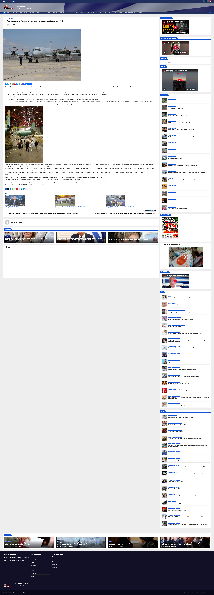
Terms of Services (199, 592)
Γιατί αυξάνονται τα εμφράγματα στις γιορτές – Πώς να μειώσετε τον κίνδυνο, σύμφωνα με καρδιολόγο (188, 390)
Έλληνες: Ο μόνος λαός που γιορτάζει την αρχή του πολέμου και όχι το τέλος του (183, 503)
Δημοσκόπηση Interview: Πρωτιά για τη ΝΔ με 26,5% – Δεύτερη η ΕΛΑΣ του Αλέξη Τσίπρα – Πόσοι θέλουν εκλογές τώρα (27, 543)
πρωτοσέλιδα (168, 240)
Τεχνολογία (34, 573)
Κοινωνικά (81, 12)
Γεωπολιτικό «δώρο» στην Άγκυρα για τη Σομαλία (178, 208)
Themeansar (37, 592)
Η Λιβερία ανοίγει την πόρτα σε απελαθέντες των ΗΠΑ (178, 101)
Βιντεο (114, 12)
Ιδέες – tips (98, 12)
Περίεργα (105, 12)
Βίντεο (32, 576)
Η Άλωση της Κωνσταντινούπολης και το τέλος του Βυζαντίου (180, 424)
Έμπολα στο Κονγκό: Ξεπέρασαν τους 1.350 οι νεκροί (178, 151)
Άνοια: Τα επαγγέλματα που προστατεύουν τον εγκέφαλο (179, 297)
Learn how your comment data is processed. (30, 274)
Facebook (54, 559)
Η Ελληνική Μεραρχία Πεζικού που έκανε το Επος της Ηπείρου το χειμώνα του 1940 (184, 495)
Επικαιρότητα (14, 12)
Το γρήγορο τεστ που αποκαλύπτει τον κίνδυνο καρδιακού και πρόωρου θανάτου (184, 376)
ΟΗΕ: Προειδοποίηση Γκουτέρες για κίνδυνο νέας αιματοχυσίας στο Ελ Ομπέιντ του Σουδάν (185, 179)
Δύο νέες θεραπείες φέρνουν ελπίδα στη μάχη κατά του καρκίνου (180, 319)
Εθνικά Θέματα (46, 12)
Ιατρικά (87, 12)
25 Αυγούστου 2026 (10, 546)
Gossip (92, 12)
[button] (208, 12)
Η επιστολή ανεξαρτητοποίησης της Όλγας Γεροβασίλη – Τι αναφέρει (128, 239)
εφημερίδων (172, 240)
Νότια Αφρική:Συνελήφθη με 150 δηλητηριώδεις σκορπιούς (179, 186)
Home (184, 592)
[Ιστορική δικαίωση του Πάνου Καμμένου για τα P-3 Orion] (29, 200)
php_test (187, 592)
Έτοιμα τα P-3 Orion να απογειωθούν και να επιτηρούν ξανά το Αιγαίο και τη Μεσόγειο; (70, 206)
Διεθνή (20, 12)
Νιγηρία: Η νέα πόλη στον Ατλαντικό (175, 158)
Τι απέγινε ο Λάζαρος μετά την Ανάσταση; (176, 431)
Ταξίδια (76, 12)
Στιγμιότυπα (183, 310)
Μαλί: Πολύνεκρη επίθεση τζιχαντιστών (175, 108)
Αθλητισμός (38, 12)
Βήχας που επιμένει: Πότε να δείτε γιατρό (176, 362)
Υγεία (32, 570)
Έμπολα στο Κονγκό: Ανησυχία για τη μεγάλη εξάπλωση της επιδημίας (182, 136)
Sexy (109, 12)
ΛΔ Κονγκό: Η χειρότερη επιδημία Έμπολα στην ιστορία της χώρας (181, 122)
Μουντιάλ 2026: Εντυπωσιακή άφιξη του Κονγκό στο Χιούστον (180, 201)
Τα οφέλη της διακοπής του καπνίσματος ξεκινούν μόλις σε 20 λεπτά (181, 312)
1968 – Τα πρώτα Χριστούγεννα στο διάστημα (177, 460)
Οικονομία (31, 12)
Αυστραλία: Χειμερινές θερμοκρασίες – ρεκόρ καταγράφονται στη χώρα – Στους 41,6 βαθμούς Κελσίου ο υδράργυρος (125, 213)
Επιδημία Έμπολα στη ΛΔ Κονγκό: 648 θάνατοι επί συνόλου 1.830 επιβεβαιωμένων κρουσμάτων (187, 172)
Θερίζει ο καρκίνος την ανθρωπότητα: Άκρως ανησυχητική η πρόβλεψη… (182, 355)
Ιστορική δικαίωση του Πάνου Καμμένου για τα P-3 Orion (14, 206)
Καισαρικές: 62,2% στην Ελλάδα (174, 326)
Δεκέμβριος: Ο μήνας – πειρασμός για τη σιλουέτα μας (178, 383)
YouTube (55, 564)
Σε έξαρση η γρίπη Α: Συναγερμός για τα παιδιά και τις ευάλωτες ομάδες (182, 369)
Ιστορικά (120, 12)
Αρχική (8, 12)
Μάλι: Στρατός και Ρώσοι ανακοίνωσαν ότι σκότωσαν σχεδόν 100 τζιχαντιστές (183, 165)
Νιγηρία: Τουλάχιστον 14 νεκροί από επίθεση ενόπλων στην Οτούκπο (181, 144)
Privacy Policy (193, 592)
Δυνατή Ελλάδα (21, 6)
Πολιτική (26, 12)
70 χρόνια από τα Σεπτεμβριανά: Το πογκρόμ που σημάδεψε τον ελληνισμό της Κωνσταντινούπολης (188, 524)
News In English (129, 12)
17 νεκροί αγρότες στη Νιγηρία (174, 194)
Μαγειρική (70, 12)
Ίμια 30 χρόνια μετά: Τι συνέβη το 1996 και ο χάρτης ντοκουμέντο (180, 453)
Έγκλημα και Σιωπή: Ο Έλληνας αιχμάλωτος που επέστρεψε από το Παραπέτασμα (184, 438)
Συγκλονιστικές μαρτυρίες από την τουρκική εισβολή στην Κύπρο (180, 417)
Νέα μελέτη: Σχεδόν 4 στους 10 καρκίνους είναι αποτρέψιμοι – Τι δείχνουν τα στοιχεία (184, 333)
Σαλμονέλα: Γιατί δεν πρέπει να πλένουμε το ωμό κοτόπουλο (180, 304)
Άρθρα (205, 592)
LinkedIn (55, 567)
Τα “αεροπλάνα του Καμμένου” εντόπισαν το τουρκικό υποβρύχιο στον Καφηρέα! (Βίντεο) (121, 206)
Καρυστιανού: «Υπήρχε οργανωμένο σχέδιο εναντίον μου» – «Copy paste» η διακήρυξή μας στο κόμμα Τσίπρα (27, 238)
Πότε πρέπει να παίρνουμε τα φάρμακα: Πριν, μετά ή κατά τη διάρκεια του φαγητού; (184, 405)
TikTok (54, 570)
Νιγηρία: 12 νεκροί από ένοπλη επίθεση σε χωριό (177, 115)
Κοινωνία (33, 565)
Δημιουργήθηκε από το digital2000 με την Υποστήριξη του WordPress (15, 592)
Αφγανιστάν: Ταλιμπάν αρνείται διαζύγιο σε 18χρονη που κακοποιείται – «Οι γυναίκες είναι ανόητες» (131, 543)
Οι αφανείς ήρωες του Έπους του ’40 (175, 481)
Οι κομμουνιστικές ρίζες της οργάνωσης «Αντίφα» (177, 510)
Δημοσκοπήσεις (63, 12)
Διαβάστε (8, 18)
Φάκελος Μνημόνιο (138, 12)
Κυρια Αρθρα (178, 451)
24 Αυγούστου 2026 (114, 546)
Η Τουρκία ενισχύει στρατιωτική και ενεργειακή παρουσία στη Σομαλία (181, 129)
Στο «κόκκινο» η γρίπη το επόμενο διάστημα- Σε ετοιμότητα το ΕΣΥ (181, 347)
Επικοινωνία (209, 592)
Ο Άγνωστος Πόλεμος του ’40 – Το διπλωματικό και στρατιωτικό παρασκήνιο (183, 488)
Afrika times (55, 12)
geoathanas (15, 24)
